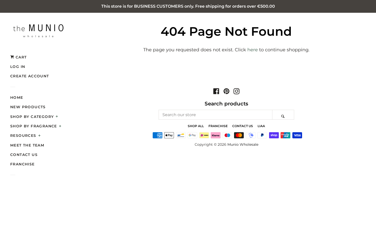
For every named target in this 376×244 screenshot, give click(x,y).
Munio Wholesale (242, 144)
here (252, 50)
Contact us (24, 154)
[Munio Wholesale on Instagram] (237, 92)
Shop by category (32, 116)
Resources (23, 135)
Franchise (22, 164)
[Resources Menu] (39, 136)
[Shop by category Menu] (57, 117)
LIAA (261, 126)
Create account (29, 76)
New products (28, 107)
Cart (20, 57)
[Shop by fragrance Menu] (60, 126)
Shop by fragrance (33, 126)
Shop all (196, 126)
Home (16, 97)
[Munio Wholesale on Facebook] (216, 92)
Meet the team (27, 145)
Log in (17, 66)
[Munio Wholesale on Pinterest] (226, 92)
